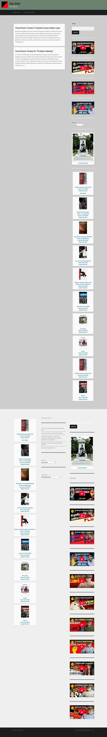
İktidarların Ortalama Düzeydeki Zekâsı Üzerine (51, 443)
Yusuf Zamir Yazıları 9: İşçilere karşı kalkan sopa (37, 28)
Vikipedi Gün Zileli (29, 12)
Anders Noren (85, 730)
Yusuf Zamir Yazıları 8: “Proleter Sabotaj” (34, 51)
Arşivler (74, 122)
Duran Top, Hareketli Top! (48, 448)
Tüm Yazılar (16, 12)
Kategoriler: (44, 474)
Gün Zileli (14, 3)
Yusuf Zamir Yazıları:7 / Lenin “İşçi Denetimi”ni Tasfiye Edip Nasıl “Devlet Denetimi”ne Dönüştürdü (51, 438)
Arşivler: (43, 460)
